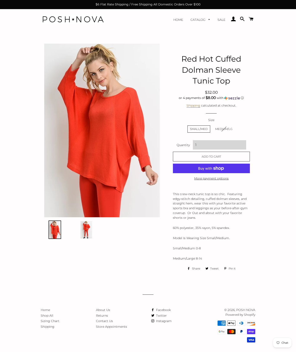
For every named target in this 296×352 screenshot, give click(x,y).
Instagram (163, 321)
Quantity (183, 145)
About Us (103, 310)
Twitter (161, 315)
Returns (102, 315)
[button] (211, 98)
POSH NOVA (245, 310)
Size (211, 120)
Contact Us (104, 321)
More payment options (211, 178)
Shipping (193, 105)
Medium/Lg (224, 129)
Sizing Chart (50, 321)
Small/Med (199, 129)
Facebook (163, 310)
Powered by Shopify (240, 315)
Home (178, 20)
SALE (221, 20)
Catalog (198, 20)
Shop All (47, 315)
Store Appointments (111, 327)
